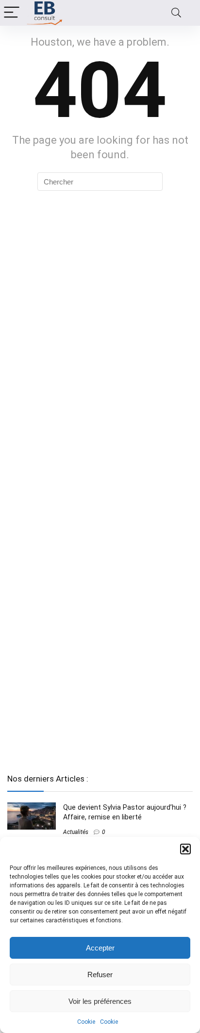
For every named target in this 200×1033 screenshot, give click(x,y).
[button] (185, 849)
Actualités (75, 832)
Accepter (100, 948)
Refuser (100, 974)
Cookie (86, 1021)
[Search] (176, 13)
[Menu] (11, 13)
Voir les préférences (100, 1001)
